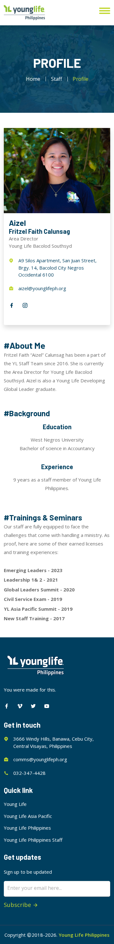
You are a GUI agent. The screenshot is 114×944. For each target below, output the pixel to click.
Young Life (15, 804)
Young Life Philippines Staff (33, 840)
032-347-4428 (29, 773)
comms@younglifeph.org (40, 759)
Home (33, 78)
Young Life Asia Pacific (28, 816)
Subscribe (18, 905)
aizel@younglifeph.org (42, 288)
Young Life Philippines (27, 828)
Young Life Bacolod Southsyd (40, 246)
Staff (56, 78)
